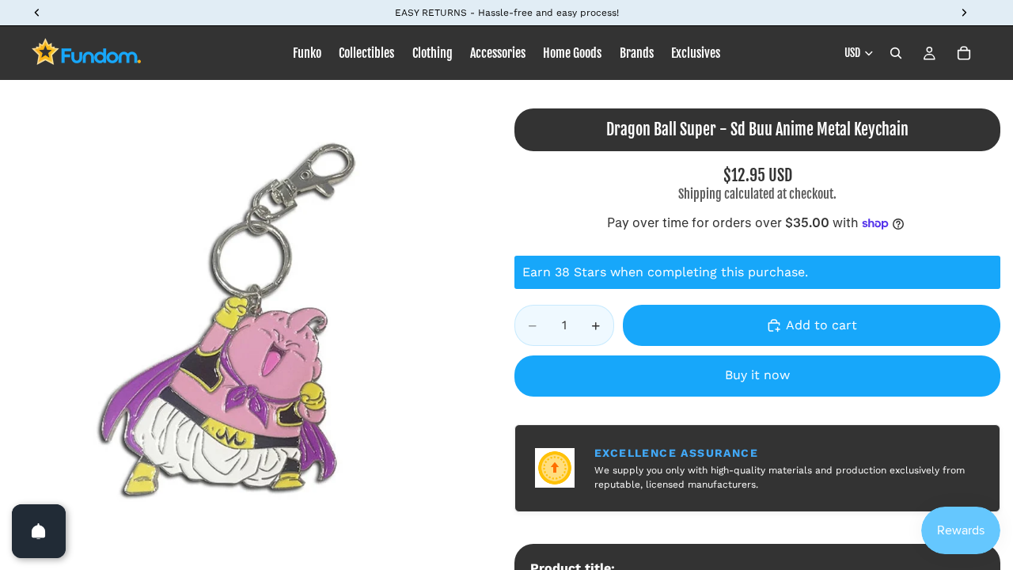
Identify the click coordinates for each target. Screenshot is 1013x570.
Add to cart (821, 324)
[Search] (895, 53)
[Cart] (964, 53)
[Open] (39, 531)
